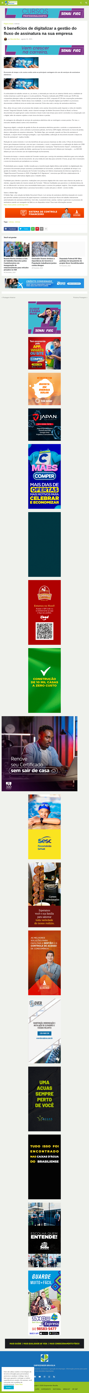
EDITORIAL (57, 1389)
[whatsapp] (49, 1377)
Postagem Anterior (9, 297)
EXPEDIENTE (46, 1389)
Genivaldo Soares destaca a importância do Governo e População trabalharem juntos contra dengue (44, 262)
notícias (17, 222)
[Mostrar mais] (46, 229)
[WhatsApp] (33, 229)
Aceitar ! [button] (9, 1387)
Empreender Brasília (51, 1385)
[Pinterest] (37, 229)
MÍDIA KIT (66, 1389)
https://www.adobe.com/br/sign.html (16, 205)
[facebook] (35, 1377)
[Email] (41, 229)
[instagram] (44, 1377)
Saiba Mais (19, 1384)
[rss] (54, 1377)
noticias (17, 23)
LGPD (37, 1389)
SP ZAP (75, 1389)
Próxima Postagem (79, 297)
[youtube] (40, 1377)
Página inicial (8, 23)
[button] (2, 3)
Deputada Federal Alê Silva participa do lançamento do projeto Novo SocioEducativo (71, 261)
